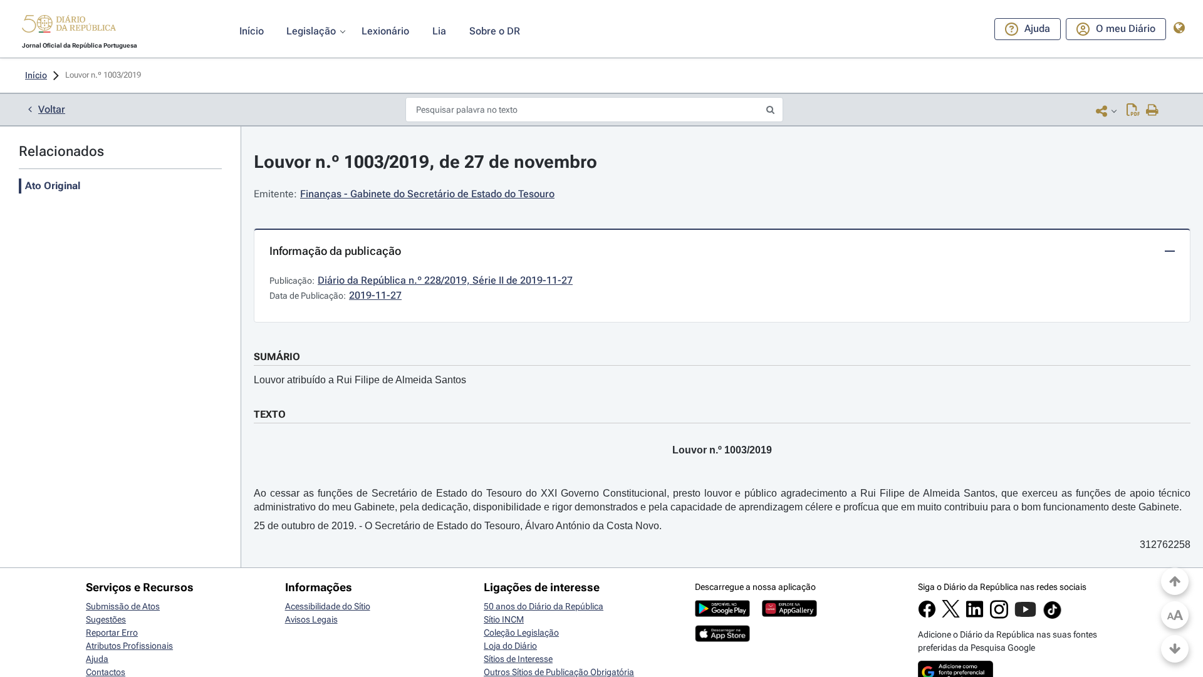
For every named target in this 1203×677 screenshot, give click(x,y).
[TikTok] (1052, 617)
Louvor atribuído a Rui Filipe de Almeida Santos (360, 380)
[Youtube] (1025, 616)
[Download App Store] (722, 639)
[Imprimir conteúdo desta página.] (1152, 111)
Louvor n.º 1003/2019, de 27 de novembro (425, 162)
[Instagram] (999, 616)
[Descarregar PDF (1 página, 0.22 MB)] (1133, 111)
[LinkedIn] (975, 615)
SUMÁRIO (277, 357)
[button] (69, 25)
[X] (951, 614)
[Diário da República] (69, 26)
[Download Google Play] (722, 614)
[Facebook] (927, 615)
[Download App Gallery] (789, 614)
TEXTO (270, 414)
